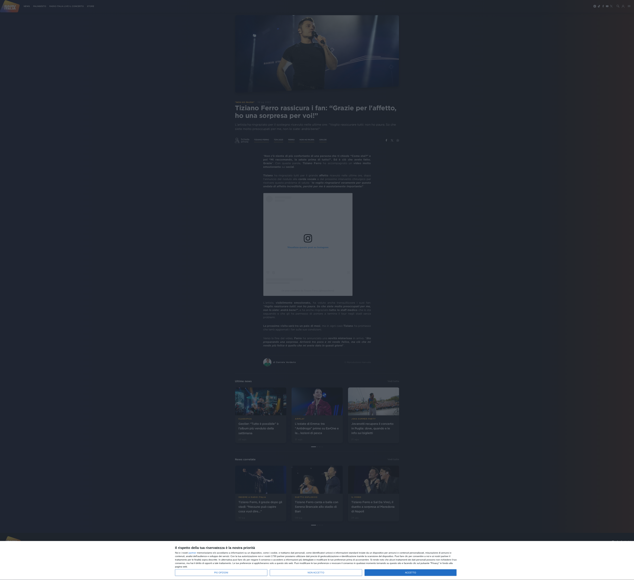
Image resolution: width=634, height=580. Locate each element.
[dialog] (317, 560)
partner (192, 553)
